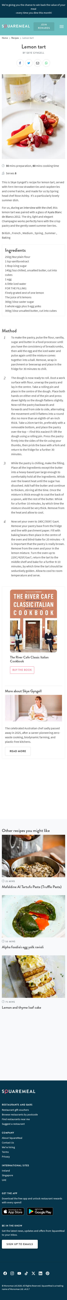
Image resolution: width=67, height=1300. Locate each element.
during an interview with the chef (31, 207)
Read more (18, 751)
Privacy (6, 1156)
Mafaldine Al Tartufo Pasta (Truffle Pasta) (32, 887)
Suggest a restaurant (13, 1124)
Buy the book (22, 670)
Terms (5, 1152)
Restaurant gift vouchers (15, 1110)
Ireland (6, 1170)
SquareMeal (16, 26)
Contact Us (8, 1142)
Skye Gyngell (32, 691)
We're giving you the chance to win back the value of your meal (33, 8)
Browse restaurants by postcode (20, 1114)
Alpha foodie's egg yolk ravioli (23, 947)
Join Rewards (44, 26)
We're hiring (8, 1147)
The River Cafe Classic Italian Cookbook (29, 659)
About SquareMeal (12, 1138)
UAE (4, 1180)
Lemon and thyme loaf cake (21, 1007)
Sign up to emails (20, 1244)
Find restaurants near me (16, 1119)
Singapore (7, 1175)
